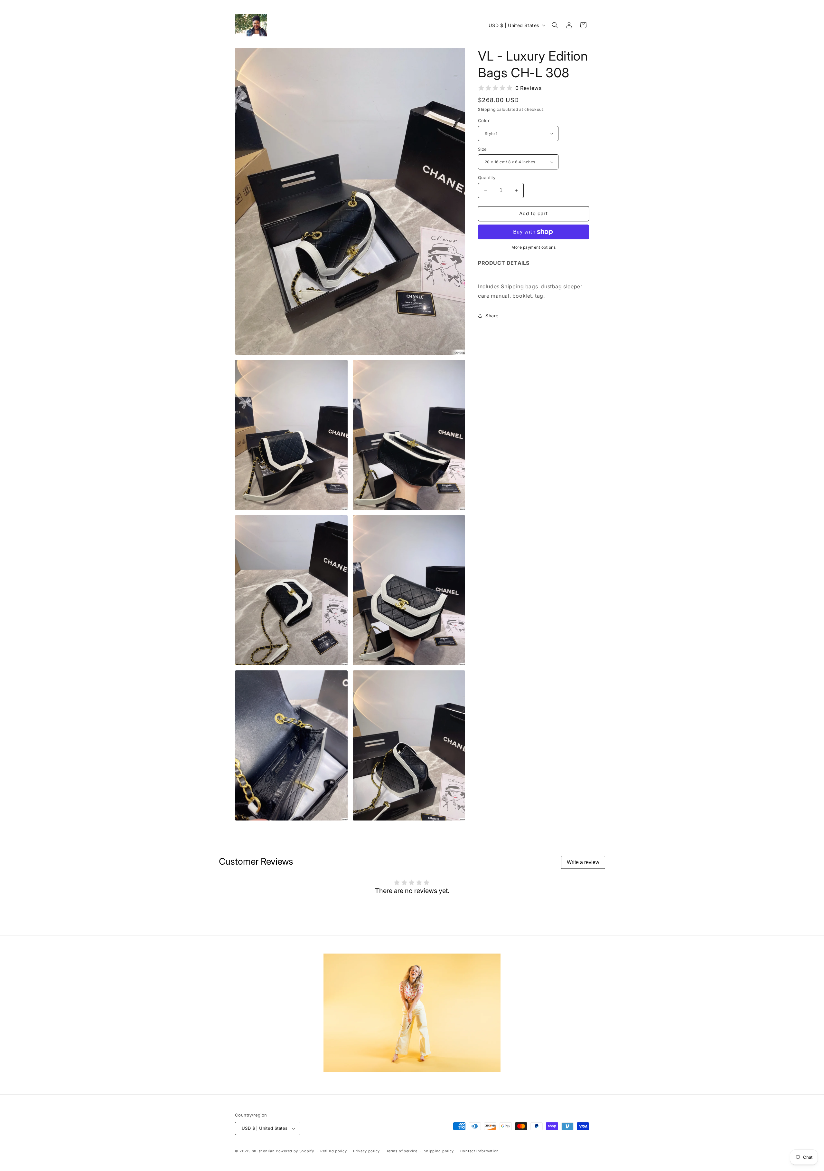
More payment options (533, 247)
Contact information (479, 1151)
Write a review (583, 862)
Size (482, 149)
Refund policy (333, 1151)
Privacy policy (366, 1151)
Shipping (487, 109)
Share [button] (492, 315)
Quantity (486, 177)
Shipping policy (439, 1151)
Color (484, 120)
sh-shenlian (263, 1151)
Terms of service (401, 1151)
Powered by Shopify (295, 1151)
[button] (555, 25)
